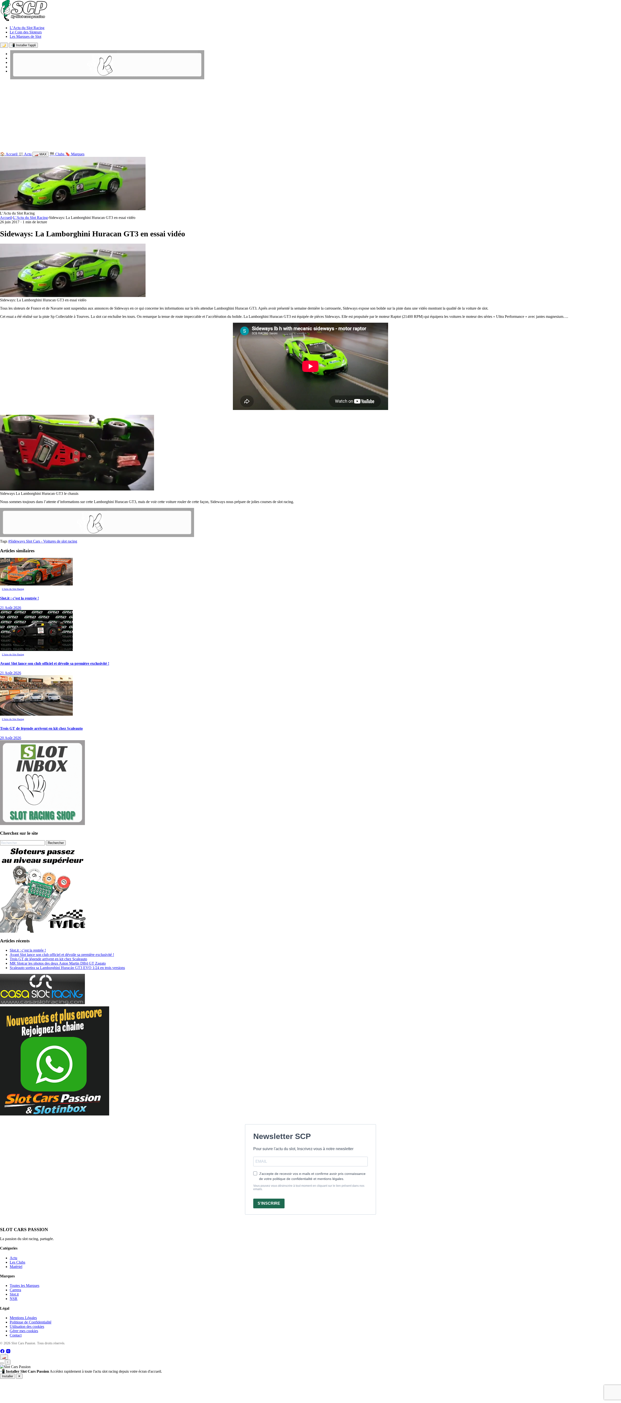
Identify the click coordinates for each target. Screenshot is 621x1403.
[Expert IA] (2, 1363)
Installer (7, 1376)
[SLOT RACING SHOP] (107, 78)
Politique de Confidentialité (30, 1322)
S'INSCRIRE (269, 1203)
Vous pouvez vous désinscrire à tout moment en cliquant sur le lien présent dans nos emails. (308, 1187)
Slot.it (14, 1294)
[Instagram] (8, 1352)
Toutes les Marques (24, 1285)
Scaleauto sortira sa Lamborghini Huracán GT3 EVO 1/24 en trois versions (67, 968)
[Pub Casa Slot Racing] (42, 1003)
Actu (13, 1258)
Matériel (16, 1267)
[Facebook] (3, 1352)
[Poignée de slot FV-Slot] (43, 931)
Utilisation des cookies (27, 1326)
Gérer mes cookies (24, 1331)
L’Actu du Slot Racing (27, 28)
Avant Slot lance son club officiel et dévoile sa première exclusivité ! (62, 955)
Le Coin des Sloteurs (26, 32)
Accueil (6, 218)
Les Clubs (17, 1262)
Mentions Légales (23, 1318)
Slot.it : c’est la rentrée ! (28, 950)
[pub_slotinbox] (42, 824)
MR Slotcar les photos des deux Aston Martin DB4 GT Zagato (58, 963)
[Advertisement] (310, 117)
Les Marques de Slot (25, 36)
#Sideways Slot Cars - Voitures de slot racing (42, 541)
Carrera (15, 1290)
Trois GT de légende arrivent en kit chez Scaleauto (48, 959)
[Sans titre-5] (54, 1114)
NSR (13, 1299)
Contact (16, 1335)
